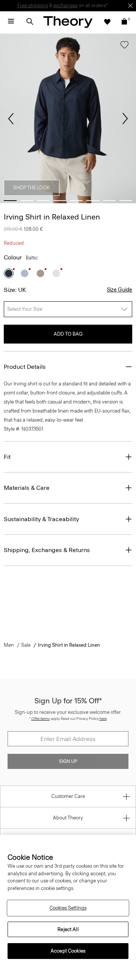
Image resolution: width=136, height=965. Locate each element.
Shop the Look (31, 187)
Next (125, 118)
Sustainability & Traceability (41, 519)
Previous (11, 118)
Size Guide (119, 290)
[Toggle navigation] (11, 21)
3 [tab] (43, 200)
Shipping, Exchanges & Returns (47, 550)
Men (9, 645)
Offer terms (40, 718)
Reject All (67, 929)
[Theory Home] (68, 22)
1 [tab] (10, 200)
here (103, 718)
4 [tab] (59, 200)
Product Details (25, 366)
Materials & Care (26, 487)
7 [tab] (109, 200)
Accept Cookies (68, 951)
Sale (26, 645)
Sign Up (68, 761)
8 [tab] (125, 200)
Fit (7, 456)
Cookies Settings (68, 908)
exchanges (65, 5)
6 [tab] (93, 200)
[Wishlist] (107, 21)
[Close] (130, 5)
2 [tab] (26, 200)
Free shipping (32, 5)
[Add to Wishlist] (124, 46)
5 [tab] (76, 200)
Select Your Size (24, 309)
